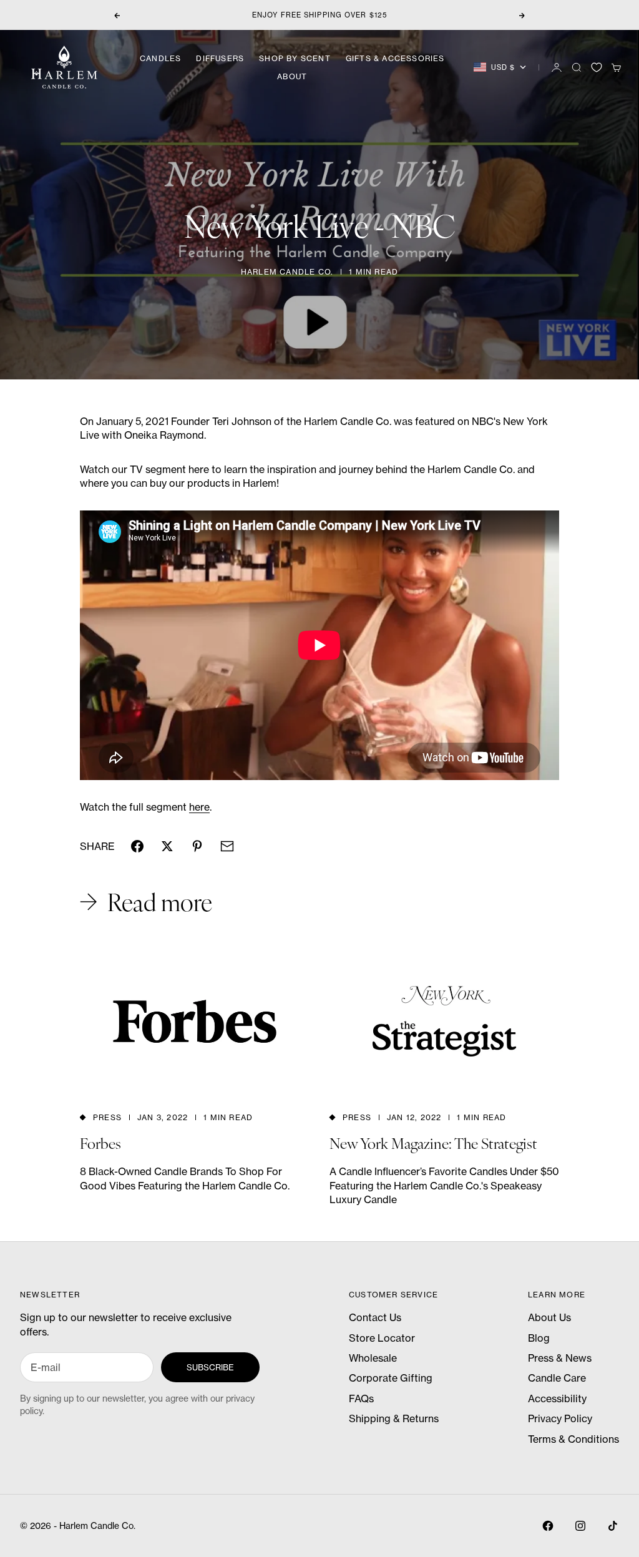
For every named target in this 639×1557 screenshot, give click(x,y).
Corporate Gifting (390, 1378)
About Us (549, 1317)
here (199, 807)
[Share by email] (227, 846)
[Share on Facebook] (137, 846)
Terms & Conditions (573, 1439)
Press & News (560, 1358)
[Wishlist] (597, 67)
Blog (539, 1338)
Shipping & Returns (394, 1418)
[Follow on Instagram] (580, 1526)
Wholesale (373, 1358)
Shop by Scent (295, 58)
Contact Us (375, 1317)
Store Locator (382, 1338)
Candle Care (557, 1378)
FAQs (361, 1398)
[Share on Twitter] (167, 846)
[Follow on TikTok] (613, 1526)
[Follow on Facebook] (548, 1526)
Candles (160, 58)
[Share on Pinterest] (197, 846)
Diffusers (220, 58)
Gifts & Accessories (395, 58)
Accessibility (557, 1398)
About (292, 76)
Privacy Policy (560, 1418)
